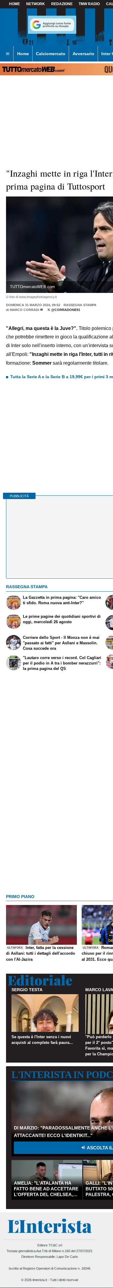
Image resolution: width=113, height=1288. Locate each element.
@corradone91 (65, 310)
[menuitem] (7, 53)
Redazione (62, 4)
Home (14, 4)
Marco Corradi (24, 310)
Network (35, 4)
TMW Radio (89, 4)
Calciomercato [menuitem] (50, 53)
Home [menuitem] (23, 53)
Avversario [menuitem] (83, 53)
